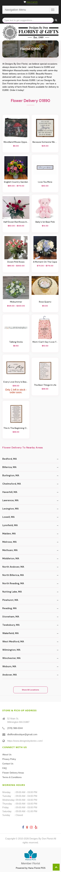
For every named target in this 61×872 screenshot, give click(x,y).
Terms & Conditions (12, 777)
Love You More (45, 182)
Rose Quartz (45, 301)
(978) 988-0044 (15, 728)
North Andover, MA (13, 566)
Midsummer (16, 301)
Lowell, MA (8, 517)
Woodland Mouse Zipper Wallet (15, 142)
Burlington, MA (10, 475)
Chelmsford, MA (11, 483)
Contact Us (7, 763)
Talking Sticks (16, 342)
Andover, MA (9, 674)
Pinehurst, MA (10, 600)
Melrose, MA (9, 541)
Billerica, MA (9, 467)
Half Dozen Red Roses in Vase (15, 222)
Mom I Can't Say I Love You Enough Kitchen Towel (45, 342)
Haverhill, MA (9, 492)
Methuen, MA (10, 550)
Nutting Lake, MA (12, 591)
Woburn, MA (9, 666)
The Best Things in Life (45, 385)
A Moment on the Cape (45, 262)
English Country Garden (16, 182)
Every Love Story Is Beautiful (15, 382)
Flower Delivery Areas (13, 772)
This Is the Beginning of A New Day (15, 428)
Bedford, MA (9, 458)
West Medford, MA (13, 641)
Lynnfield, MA (10, 525)
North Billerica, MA (13, 575)
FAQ (4, 768)
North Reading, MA (13, 583)
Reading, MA (9, 608)
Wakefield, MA (10, 633)
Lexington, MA (10, 508)
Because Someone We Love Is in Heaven (45, 142)
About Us (6, 754)
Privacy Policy (9, 759)
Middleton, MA (10, 558)
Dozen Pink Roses (16, 262)
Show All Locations (30, 690)
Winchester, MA (11, 658)
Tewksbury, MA (11, 625)
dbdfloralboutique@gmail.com (22, 734)
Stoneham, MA (10, 616)
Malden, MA (9, 533)
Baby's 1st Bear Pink (45, 222)
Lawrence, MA (10, 500)
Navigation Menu (15, 9)
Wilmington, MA (11, 649)
